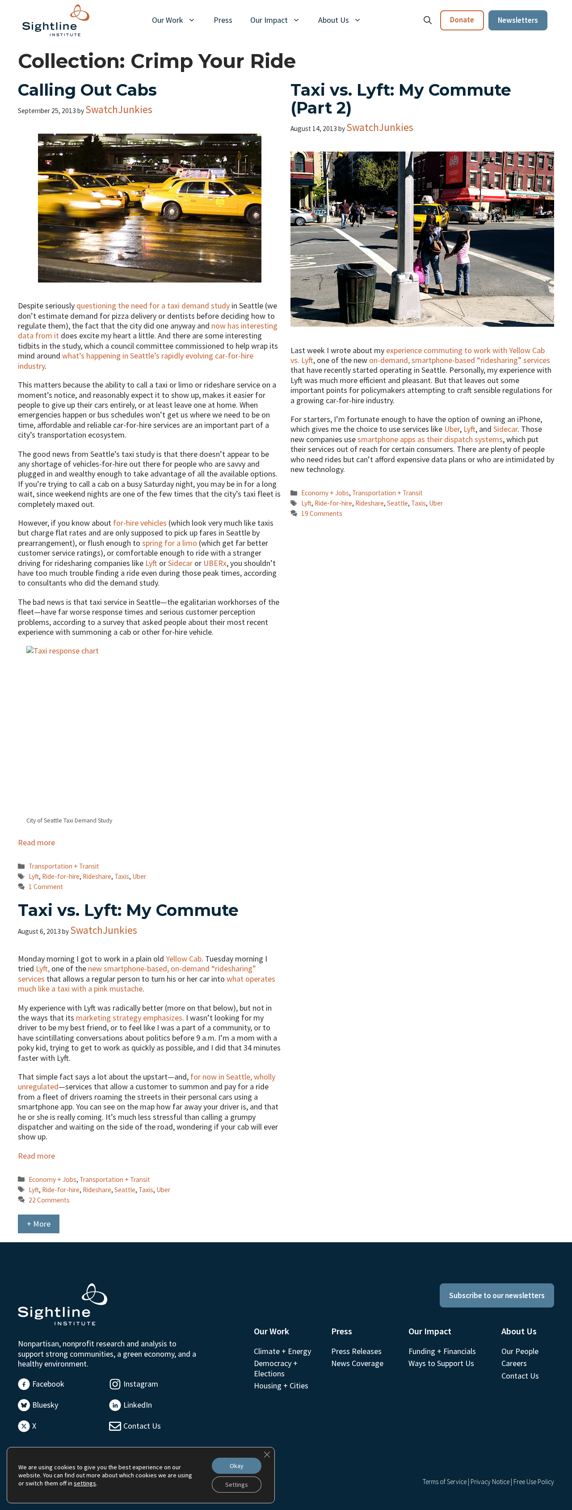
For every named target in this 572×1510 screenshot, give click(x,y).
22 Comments (49, 1200)
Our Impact (269, 20)
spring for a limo (169, 543)
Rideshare (97, 876)
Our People (519, 1351)
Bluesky (45, 1405)
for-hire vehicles (140, 523)
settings (85, 1483)
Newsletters (518, 20)
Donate (462, 20)
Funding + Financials (442, 1351)
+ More (38, 1224)
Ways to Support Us (441, 1363)
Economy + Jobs (325, 493)
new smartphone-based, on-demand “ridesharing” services (137, 973)
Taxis (121, 876)
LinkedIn (137, 1405)
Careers (514, 1363)
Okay (237, 1466)
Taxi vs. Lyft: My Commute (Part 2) (400, 99)
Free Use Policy (533, 1481)
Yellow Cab (184, 958)
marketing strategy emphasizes (129, 1017)
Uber (139, 876)
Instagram (140, 1384)
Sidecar (180, 563)
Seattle (397, 503)
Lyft (151, 563)
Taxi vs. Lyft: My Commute (128, 910)
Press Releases (356, 1351)
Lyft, (43, 968)
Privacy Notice (490, 1481)
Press (223, 20)
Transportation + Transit (64, 866)
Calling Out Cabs (87, 90)
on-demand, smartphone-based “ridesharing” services (459, 360)
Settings (236, 1484)
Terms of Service (445, 1481)
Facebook (48, 1384)
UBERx (215, 563)
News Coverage (357, 1363)
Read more (36, 842)
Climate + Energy (282, 1351)
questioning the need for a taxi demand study (153, 305)
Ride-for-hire (61, 876)
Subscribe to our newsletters (497, 1295)
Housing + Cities (281, 1385)
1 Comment (46, 886)
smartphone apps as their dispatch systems (430, 439)
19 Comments (321, 513)
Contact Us (142, 1426)
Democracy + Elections (276, 1368)
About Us (333, 20)
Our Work (167, 20)
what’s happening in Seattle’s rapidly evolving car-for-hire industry (135, 360)
